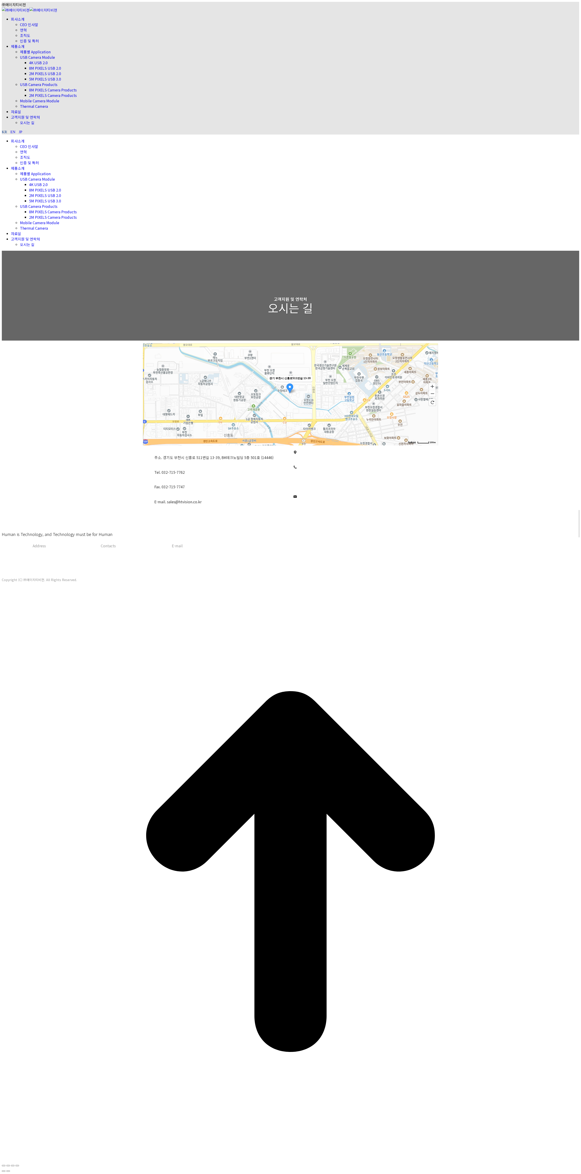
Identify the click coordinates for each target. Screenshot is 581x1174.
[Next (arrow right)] (8, 1171)
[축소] (432, 394)
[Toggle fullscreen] (13, 1165)
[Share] (8, 1165)
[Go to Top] (290, 1158)
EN (12, 132)
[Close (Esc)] (3, 1165)
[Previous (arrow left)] (3, 1171)
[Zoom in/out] (17, 1165)
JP (20, 132)
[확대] (432, 386)
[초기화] (432, 402)
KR (4, 132)
